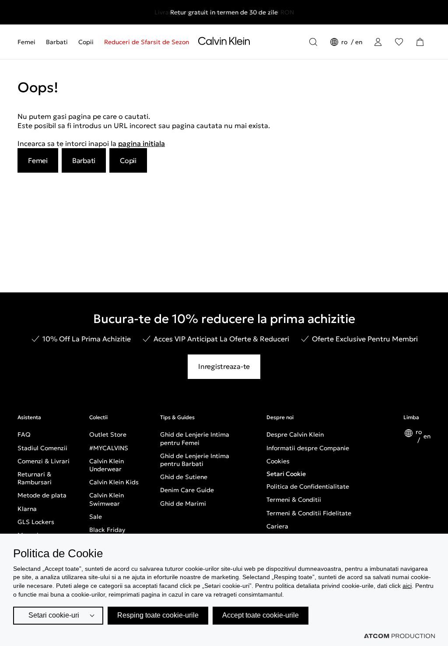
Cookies (278, 461)
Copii (86, 42)
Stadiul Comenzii (42, 448)
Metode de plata (42, 495)
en (358, 42)
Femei (26, 42)
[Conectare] (378, 41)
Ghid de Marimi (183, 503)
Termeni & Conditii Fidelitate (308, 513)
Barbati (57, 42)
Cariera (277, 526)
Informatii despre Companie (307, 448)
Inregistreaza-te (224, 366)
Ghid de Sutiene (183, 477)
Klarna (27, 509)
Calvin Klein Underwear (106, 465)
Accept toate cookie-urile (260, 615)
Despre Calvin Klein (295, 434)
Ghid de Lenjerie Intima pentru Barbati (194, 460)
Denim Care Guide (187, 490)
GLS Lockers (36, 522)
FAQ (24, 434)
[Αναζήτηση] (313, 41)
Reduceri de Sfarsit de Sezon (146, 42)
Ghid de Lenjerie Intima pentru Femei (194, 438)
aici (407, 585)
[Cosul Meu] (420, 41)
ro (345, 42)
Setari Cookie (286, 474)
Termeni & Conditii (293, 500)
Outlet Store (107, 434)
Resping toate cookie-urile (158, 615)
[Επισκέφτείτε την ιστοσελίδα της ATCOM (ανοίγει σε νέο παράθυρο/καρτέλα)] (399, 635)
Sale (95, 517)
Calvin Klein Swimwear (106, 499)
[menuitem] (29, 42)
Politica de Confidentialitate (307, 486)
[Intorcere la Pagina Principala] (224, 42)
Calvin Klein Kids (114, 482)
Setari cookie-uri (53, 615)
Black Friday (107, 530)
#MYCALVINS (108, 448)
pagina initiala (141, 143)
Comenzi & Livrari (44, 461)
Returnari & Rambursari (35, 478)
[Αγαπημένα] (399, 41)
